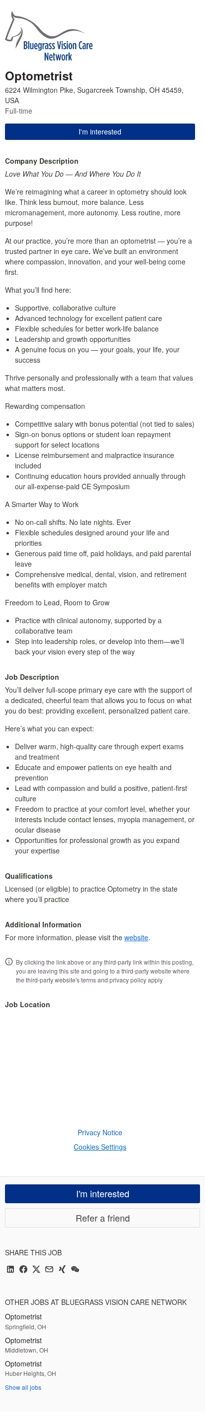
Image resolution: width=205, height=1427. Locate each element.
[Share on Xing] (62, 1270)
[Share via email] (49, 1270)
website (136, 937)
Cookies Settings (100, 1147)
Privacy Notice (100, 1132)
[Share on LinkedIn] (10, 1270)
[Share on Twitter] (36, 1270)
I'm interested (100, 131)
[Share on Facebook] (23, 1270)
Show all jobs (23, 1387)
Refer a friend (103, 1217)
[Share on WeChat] (75, 1270)
